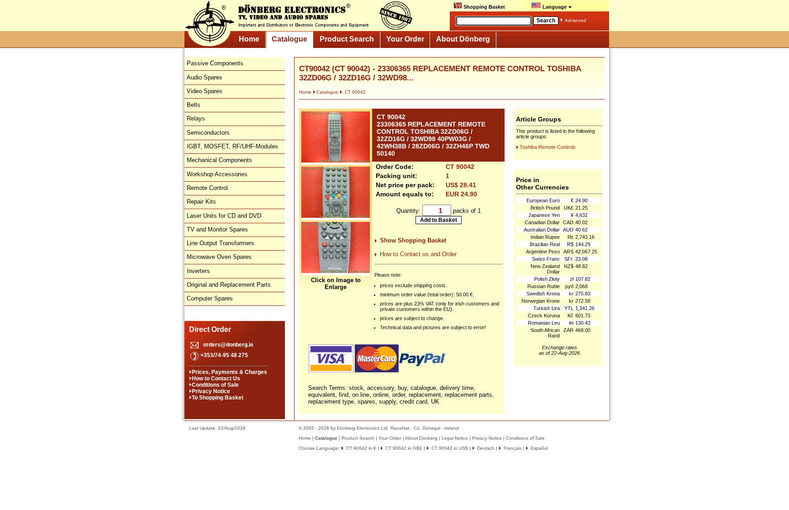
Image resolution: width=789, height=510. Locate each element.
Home (249, 39)
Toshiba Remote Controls (548, 147)
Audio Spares (204, 77)
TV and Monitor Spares (217, 229)
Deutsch (485, 448)
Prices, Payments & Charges (229, 372)
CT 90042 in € (360, 448)
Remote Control (207, 187)
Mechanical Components (219, 160)
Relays (196, 118)
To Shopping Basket (217, 397)
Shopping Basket (483, 7)
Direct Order (210, 329)
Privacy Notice (211, 391)
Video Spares (204, 91)
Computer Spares (210, 298)
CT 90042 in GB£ (403, 448)
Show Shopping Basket (413, 240)
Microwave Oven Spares (219, 256)
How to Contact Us (216, 378)
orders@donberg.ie (228, 345)
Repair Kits (201, 201)
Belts (193, 104)
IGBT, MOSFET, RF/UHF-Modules (232, 146)
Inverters (198, 271)
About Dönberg (463, 39)
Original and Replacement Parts (229, 284)
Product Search (347, 39)
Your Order (405, 39)
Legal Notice (455, 438)
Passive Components (215, 63)
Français (511, 448)
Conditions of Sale (215, 385)
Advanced (575, 20)
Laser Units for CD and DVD (224, 215)
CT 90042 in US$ (449, 448)
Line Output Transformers (220, 243)
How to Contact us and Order (418, 254)
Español (538, 448)
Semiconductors (208, 132)
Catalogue (289, 39)
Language (554, 7)
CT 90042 (354, 92)
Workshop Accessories (217, 174)
